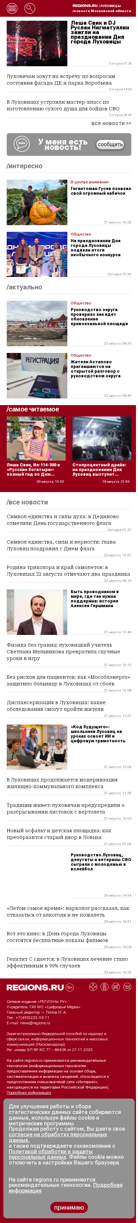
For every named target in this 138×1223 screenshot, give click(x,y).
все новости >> (111, 123)
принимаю (69, 1207)
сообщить (110, 144)
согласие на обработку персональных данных (58, 1137)
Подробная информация (29, 1092)
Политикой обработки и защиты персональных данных (51, 1154)
